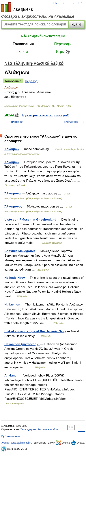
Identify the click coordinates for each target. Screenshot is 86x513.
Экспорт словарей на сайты (16, 442)
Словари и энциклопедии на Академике (37, 16)
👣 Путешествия (10, 436)
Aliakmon (11, 375)
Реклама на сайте (48, 429)
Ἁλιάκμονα (12, 193)
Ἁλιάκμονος (13, 206)
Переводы (62, 44)
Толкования (23, 44)
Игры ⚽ (63, 52)
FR (80, 3)
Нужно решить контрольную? (45, 115)
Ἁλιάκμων (11, 149)
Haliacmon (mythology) (21, 344)
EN (55, 3)
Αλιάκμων (11, 162)
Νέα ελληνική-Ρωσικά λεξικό (43, 36)
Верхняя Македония (20, 251)
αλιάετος (17, 121)
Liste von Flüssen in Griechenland (30, 219)
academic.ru (17, 7)
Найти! (76, 24)
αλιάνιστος (71, 121)
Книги (23, 52)
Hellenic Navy (14, 277)
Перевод (31, 81)
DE (63, 3)
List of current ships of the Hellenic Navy (35, 331)
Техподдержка (28, 429)
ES (72, 3)
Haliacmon (12, 304)
